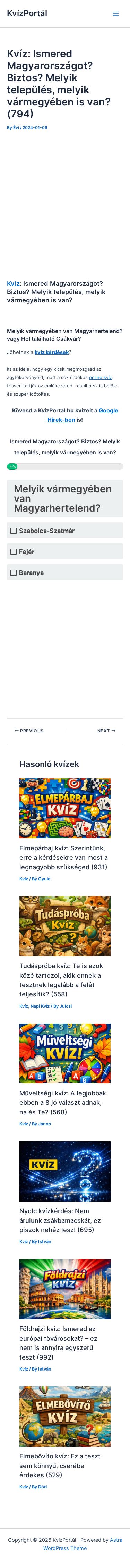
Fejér (26, 551)
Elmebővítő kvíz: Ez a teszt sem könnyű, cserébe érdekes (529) (60, 1465)
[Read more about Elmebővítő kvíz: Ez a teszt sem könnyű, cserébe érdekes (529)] (64, 1416)
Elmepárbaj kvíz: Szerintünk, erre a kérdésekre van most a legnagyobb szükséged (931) (63, 857)
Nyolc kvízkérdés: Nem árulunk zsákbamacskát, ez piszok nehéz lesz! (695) (60, 1220)
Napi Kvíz (40, 1006)
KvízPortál (27, 13)
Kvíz (13, 283)
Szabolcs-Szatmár (47, 530)
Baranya (31, 572)
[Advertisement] (65, 205)
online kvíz (100, 377)
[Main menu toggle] (116, 14)
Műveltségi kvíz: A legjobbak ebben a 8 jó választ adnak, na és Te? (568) (62, 1102)
